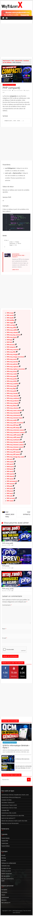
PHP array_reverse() (13, 349)
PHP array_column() (13, 408)
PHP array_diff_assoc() (13, 454)
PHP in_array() (11, 325)
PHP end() (9, 496)
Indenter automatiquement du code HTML (12, 815)
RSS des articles (5, 876)
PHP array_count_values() (14, 410)
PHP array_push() (12, 379)
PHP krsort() (10, 466)
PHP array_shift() (12, 381)
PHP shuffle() (10, 320)
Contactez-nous (5, 865)
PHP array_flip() (11, 388)
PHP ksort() (10, 469)
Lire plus (15, 269)
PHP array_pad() (11, 391)
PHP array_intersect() (13, 413)
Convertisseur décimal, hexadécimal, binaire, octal (15, 794)
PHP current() (11, 498)
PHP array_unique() (12, 403)
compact (27, 90)
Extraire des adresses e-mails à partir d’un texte (14, 821)
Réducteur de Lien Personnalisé (10, 823)
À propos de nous (6, 868)
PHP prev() (10, 491)
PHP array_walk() (12, 420)
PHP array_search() (12, 361)
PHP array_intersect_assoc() (15, 447)
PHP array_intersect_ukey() (15, 442)
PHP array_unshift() (12, 383)
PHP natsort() (11, 483)
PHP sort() (10, 459)
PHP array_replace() (13, 366)
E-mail (4, 638)
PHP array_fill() (11, 352)
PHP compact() (11, 347)
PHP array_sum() (11, 359)
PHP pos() (9, 486)
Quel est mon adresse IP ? (8, 818)
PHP (13, 60)
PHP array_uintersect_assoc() (15, 430)
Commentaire (7, 605)
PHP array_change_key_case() (15, 457)
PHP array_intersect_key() (14, 418)
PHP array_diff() (11, 327)
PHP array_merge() (12, 354)
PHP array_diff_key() (13, 425)
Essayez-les (25, 15)
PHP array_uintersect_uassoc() (16, 432)
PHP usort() (10, 479)
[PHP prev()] (16, 549)
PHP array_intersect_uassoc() (15, 444)
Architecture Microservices (22, 759)
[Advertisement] (16, 40)
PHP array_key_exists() (13, 335)
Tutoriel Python (5, 846)
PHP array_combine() (13, 398)
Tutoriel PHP (4, 841)
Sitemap (3, 858)
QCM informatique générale (9, 742)
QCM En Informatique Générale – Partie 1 (16, 746)
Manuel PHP (18, 60)
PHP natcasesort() (12, 481)
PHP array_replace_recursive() (16, 369)
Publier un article (6, 871)
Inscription (4, 889)
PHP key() (9, 339)
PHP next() (10, 493)
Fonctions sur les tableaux (9, 84)
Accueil (3, 855)
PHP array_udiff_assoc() (14, 437)
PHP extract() (11, 344)
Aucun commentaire (18, 90)
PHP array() (10, 313)
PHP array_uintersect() (13, 415)
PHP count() (10, 315)
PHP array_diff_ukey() (13, 427)
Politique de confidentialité (8, 863)
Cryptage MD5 (5, 810)
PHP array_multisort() (13, 440)
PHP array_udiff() (12, 330)
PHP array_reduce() (12, 396)
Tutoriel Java (4, 843)
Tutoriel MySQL (5, 838)
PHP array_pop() (11, 376)
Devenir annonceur (6, 873)
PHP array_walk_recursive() (15, 422)
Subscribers (14, 674)
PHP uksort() (10, 476)
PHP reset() (10, 501)
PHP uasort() (10, 474)
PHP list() (9, 342)
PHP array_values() (12, 332)
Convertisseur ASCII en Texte (9, 807)
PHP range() (10, 322)
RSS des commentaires (7, 878)
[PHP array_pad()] (16, 526)
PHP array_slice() (12, 371)
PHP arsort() (10, 461)
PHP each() (10, 488)
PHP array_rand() (12, 374)
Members (4, 900)
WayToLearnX (6, 60)
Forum (3, 895)
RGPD (2, 881)
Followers (22, 674)
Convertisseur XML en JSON (8, 813)
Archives (3, 860)
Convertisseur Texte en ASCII (9, 805)
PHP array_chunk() (12, 393)
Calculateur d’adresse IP (7, 802)
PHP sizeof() (10, 318)
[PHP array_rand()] (16, 572)
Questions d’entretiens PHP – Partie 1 (18, 255)
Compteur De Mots (6, 800)
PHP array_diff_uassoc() (14, 452)
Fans (5, 674)
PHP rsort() (10, 471)
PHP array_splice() (12, 364)
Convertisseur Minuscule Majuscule (11, 797)
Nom (4, 629)
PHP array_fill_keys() (13, 449)
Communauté (5, 897)
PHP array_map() (12, 386)
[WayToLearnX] (3, 18)
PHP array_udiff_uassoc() (14, 435)
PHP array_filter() (12, 405)
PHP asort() (10, 464)
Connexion (4, 892)
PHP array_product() (13, 400)
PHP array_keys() (12, 337)
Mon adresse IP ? (5, 902)
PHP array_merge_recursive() (15, 357)
